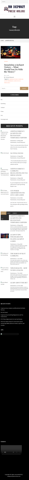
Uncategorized (4, 119)
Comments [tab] (15, 213)
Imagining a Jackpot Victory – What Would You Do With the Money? (14, 68)
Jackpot (6, 61)
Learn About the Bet (19, 283)
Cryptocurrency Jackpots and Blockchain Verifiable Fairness (18, 134)
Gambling (3, 103)
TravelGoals (7, 82)
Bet (1, 99)
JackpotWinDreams (8, 80)
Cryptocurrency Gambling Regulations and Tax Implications (19, 172)
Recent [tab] (8, 213)
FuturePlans (20, 79)
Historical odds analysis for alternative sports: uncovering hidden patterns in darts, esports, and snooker (12, 323)
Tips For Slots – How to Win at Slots (18, 269)
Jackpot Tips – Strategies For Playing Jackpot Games (17, 238)
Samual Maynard (10, 77)
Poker (2, 111)
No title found (16, 153)
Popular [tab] (3, 213)
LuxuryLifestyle (17, 80)
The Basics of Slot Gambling (17, 254)
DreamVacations (13, 79)
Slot (2, 115)
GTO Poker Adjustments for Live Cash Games (17, 193)
